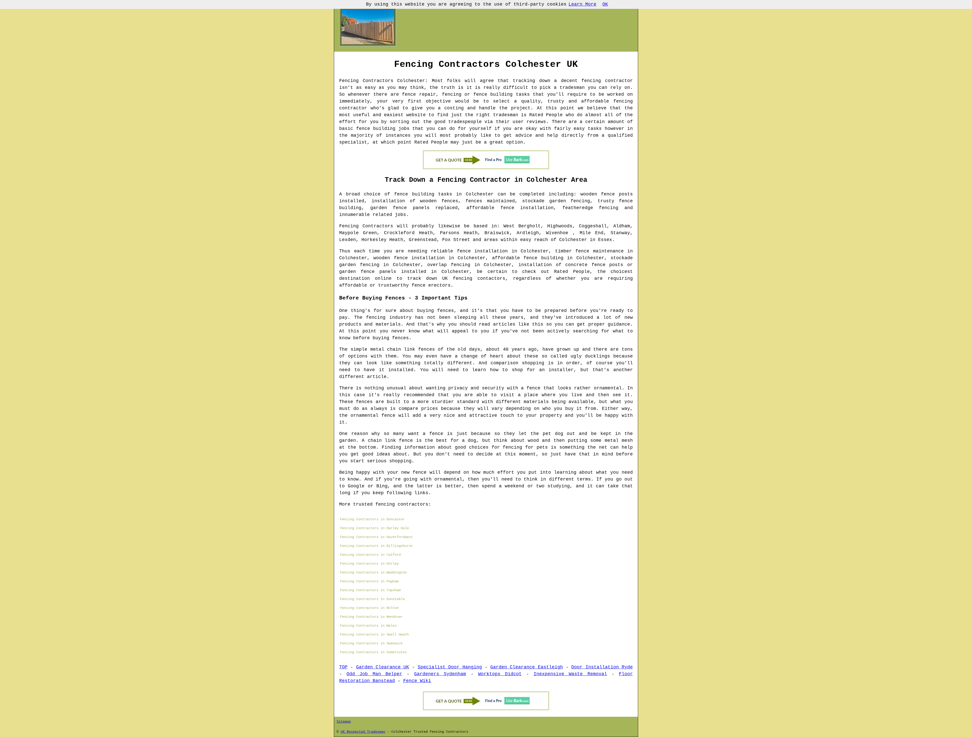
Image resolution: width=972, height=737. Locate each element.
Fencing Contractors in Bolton (369, 608)
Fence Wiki (417, 680)
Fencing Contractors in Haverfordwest (376, 537)
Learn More (582, 4)
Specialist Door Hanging (450, 667)
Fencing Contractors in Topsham (370, 590)
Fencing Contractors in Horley (369, 564)
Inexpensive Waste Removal (570, 673)
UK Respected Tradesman (363, 732)
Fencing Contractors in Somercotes (373, 652)
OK (605, 4)
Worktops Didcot (500, 673)
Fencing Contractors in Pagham (369, 581)
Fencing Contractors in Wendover (371, 617)
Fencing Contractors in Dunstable (372, 599)
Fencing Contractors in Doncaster (372, 519)
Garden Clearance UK (382, 667)
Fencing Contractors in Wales (368, 626)
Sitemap (344, 722)
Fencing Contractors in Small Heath (374, 634)
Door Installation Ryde (602, 667)
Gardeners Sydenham (440, 673)
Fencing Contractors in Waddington (373, 572)
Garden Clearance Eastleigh (526, 667)
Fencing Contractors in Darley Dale (374, 528)
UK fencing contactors (473, 278)
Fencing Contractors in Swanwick (371, 643)
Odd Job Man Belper (374, 673)
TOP (343, 667)
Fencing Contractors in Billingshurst (376, 546)
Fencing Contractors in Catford (370, 555)
